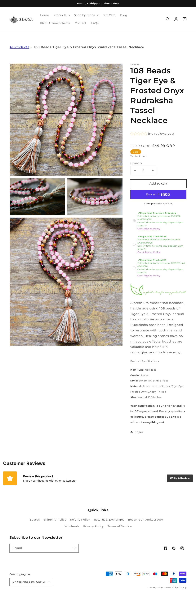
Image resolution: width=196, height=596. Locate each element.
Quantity (136, 162)
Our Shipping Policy (148, 228)
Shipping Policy (55, 519)
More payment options (158, 203)
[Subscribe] (74, 548)
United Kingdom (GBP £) (29, 581)
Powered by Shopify (175, 587)
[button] (167, 19)
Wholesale (72, 526)
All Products (19, 47)
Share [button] (139, 432)
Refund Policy (80, 519)
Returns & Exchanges (109, 519)
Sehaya (160, 587)
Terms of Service (120, 526)
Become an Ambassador (145, 519)
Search (35, 519)
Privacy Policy (93, 526)
